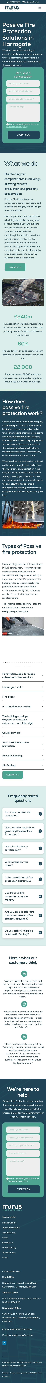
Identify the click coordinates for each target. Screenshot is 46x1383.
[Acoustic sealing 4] (23, 657)
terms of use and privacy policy (22, 125)
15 (32, 662)
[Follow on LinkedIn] (4, 1343)
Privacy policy (9, 1247)
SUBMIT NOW (23, 135)
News (5, 1257)
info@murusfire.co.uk (22, 1335)
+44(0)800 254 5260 (21, 1329)
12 (26, 662)
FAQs (5, 1237)
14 (30, 662)
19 (41, 662)
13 (28, 662)
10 (22, 662)
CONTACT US (15, 267)
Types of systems (11, 1227)
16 (34, 662)
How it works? (9, 1222)
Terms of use (8, 1252)
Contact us (7, 1242)
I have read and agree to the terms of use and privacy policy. (22, 1179)
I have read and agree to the (22, 125)
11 (24, 662)
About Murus (8, 1232)
